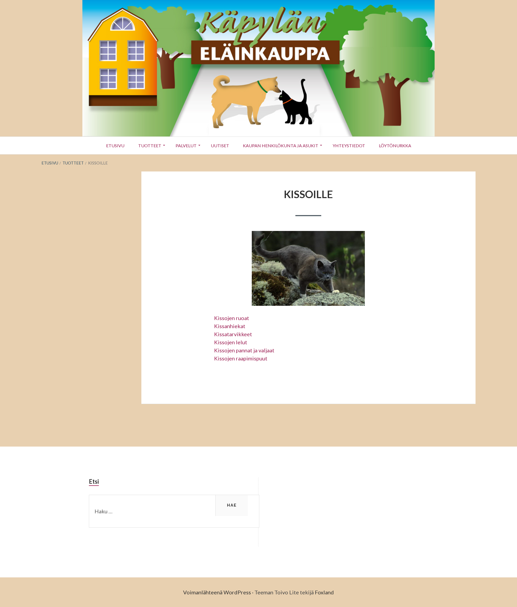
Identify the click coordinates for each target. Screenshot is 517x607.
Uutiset (220, 145)
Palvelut (186, 145)
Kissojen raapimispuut (240, 358)
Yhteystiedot (349, 145)
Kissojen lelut (230, 342)
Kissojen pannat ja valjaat (244, 350)
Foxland (324, 592)
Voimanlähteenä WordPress (217, 592)
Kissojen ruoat (231, 318)
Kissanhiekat (229, 326)
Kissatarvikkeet (233, 334)
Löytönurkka (395, 145)
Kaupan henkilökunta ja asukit (280, 145)
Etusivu (115, 145)
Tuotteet (149, 145)
